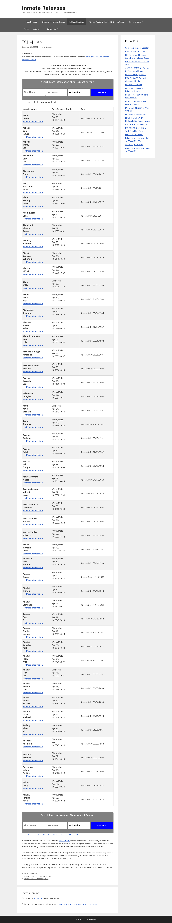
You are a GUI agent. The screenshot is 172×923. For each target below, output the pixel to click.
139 (48, 834)
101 (78, 834)
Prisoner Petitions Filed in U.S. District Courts (106, 22)
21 (66, 834)
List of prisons (135, 22)
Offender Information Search (53, 22)
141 (58, 834)
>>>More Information (33, 121)
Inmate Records (30, 22)
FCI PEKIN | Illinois (133, 84)
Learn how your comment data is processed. (78, 904)
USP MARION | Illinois (135, 74)
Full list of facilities (76, 22)
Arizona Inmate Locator (136, 51)
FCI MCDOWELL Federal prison (36, 879)
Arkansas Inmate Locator (136, 124)
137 (38, 834)
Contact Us (51, 29)
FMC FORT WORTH (134, 134)
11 (62, 834)
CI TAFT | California (134, 144)
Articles (36, 29)
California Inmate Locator (137, 47)
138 (43, 834)
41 (73, 834)
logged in (38, 898)
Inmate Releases (43, 7)
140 (53, 834)
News (26, 29)
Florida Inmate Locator (135, 114)
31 (70, 834)
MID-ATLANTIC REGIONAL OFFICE (37, 876)
